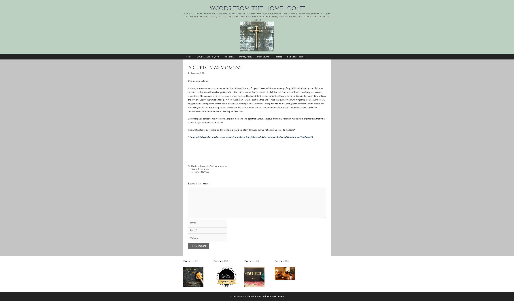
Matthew (214, 166)
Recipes (278, 57)
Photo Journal (263, 57)
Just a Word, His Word (200, 172)
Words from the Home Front (257, 8)
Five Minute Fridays (296, 57)
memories (222, 166)
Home (188, 57)
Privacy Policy (245, 57)
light (207, 166)
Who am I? (229, 57)
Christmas (195, 166)
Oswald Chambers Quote (208, 57)
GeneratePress (277, 296)
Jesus (202, 166)
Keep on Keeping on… (200, 169)
